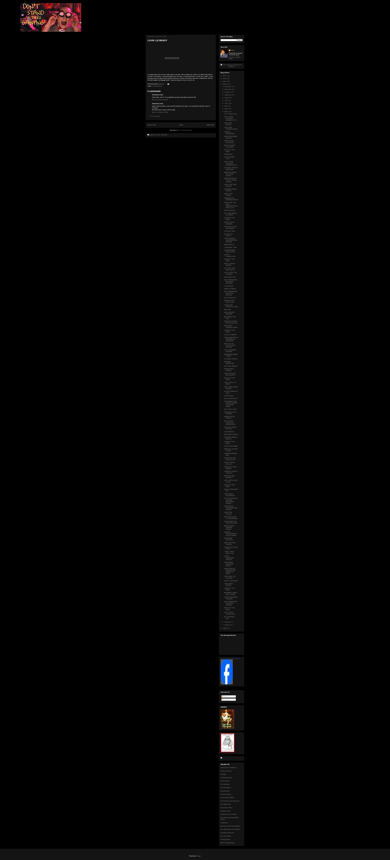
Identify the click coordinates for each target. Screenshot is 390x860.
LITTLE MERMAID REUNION (230, 350)
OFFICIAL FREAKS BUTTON (230, 428)
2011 (224, 78)
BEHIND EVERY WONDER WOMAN (229, 527)
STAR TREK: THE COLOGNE (230, 577)
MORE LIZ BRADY (230, 289)
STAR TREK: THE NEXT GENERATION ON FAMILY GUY (230, 205)
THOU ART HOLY (230, 231)
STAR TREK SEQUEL (228, 123)
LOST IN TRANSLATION (230, 255)
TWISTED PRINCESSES (229, 132)
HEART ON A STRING (228, 194)
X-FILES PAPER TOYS (229, 158)
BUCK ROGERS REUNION (229, 313)
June (226, 103)
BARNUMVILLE (229, 244)
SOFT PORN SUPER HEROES (231, 387)
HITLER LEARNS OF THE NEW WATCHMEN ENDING (231, 500)
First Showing (225, 784)
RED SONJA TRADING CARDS (230, 326)
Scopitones (224, 822)
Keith (232, 50)
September (228, 95)
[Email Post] (168, 84)
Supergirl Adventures (227, 832)
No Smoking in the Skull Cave (230, 801)
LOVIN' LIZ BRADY (230, 334)
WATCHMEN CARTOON (228, 539)
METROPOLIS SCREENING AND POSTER (230, 507)
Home (181, 125)
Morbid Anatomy (226, 794)
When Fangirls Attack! (228, 843)
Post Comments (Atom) (185, 130)
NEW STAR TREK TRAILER (230, 543)
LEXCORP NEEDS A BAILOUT (230, 438)
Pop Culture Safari (226, 807)
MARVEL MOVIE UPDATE (229, 417)
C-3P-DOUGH (228, 286)
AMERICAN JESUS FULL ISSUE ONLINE (230, 174)
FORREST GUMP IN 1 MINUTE (230, 472)
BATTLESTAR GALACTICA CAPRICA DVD (229, 422)
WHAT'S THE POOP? (231, 581)
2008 (224, 628)
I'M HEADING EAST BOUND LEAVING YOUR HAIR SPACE (230, 404)
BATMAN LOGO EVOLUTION (229, 301)
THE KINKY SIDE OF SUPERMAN (231, 168)
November (228, 89)
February (228, 622)
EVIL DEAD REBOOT (231, 366)
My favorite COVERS (227, 797)
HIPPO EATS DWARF (231, 446)
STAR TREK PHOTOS (228, 513)
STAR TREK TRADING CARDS (230, 128)
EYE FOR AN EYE (230, 298)
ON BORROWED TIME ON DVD (229, 251)
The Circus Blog (226, 836)
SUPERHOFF (228, 154)
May (226, 106)
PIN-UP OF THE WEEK (229, 150)
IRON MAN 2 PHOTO (231, 434)
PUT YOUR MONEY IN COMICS (230, 214)
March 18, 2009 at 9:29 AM (160, 99)
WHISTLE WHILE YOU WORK (229, 146)
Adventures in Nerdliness (229, 767)
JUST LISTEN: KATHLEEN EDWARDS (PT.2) (230, 118)
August (227, 97)
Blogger (198, 856)
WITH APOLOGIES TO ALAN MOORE (230, 517)
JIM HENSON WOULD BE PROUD (228, 564)
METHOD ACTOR (230, 277)
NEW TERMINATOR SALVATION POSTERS (230, 281)
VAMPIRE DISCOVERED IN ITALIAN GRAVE (230, 533)
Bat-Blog (223, 774)
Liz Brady (155, 86)
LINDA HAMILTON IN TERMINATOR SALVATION (231, 339)
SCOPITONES (228, 396)
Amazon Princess (226, 771)
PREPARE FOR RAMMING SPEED (231, 199)
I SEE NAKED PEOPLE (228, 584)
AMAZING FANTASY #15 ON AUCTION (230, 322)
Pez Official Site (226, 804)
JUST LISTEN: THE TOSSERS (230, 273)
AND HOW (227, 309)
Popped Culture (226, 811)
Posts (225, 696)
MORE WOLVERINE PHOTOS (230, 137)
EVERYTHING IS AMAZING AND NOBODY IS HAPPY (229, 571)
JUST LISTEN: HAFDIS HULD (229, 613)
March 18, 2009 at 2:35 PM (160, 112)
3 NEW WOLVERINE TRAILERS (230, 598)
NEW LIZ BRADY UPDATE (229, 264)
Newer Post (151, 125)
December (228, 86)
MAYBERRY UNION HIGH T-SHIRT (230, 593)
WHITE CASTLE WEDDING (229, 223)
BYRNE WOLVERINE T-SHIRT (231, 355)
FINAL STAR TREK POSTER (230, 185)
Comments (226, 699)
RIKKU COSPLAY (229, 210)
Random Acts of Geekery (229, 814)
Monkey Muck (225, 791)
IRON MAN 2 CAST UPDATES (230, 413)
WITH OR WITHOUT (230, 398)
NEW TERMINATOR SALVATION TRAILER (230, 603)
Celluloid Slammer (226, 777)
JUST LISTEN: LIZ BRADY (230, 383)
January (227, 625)
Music (160, 86)
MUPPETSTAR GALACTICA (229, 141)
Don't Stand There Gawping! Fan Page (230, 658)
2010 (224, 81)
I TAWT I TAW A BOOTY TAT (229, 552)
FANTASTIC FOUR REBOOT (230, 467)
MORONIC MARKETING (229, 362)
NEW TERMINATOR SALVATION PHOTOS (230, 293)
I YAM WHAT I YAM (230, 247)
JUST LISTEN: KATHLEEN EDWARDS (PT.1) (230, 163)
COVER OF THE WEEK (229, 218)
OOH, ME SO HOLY (230, 409)
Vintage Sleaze (225, 839)
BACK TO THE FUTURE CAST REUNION (230, 345)
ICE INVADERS (229, 431)
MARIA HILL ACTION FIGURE (231, 450)
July (226, 100)
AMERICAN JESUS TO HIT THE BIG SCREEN (230, 180)
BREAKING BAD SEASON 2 (229, 476)
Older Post (210, 125)
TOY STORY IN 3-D (230, 114)
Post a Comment (155, 116)
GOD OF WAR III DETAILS (229, 463)
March (227, 111)
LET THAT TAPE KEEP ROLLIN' (229, 269)
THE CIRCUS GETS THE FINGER (230, 227)
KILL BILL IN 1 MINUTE (228, 234)
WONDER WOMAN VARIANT (230, 190)
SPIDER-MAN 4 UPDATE (229, 369)
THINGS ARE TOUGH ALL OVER (231, 306)
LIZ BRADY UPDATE (230, 359)
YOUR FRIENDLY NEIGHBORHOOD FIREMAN (230, 240)
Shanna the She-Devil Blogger (230, 826)
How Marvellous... (226, 787)
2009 (224, 84)
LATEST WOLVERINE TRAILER (229, 557)
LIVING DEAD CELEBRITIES (229, 494)
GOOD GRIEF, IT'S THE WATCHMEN (230, 522)
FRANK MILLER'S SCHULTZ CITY (230, 458)
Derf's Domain (225, 781)
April (226, 109)
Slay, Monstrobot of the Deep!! (230, 829)
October (227, 92)
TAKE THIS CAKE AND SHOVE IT (230, 374)
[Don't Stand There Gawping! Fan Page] (227, 684)
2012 (224, 76)
